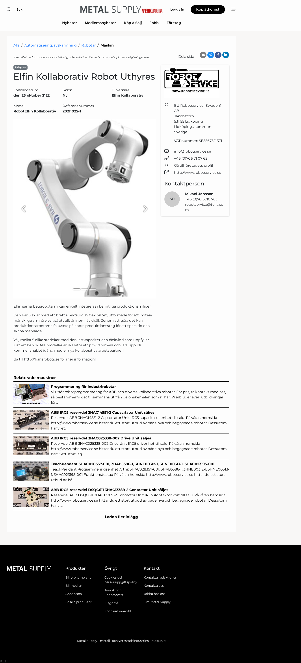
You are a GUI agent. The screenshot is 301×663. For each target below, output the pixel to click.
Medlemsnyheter (100, 23)
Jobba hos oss (154, 594)
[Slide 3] (92, 289)
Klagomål (111, 603)
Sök (19, 9)
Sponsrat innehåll (117, 611)
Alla (16, 45)
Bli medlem (74, 586)
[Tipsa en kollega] (203, 55)
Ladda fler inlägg (121, 517)
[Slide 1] (76, 289)
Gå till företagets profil (193, 165)
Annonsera (73, 594)
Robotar (88, 45)
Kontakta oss (154, 586)
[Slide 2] (84, 289)
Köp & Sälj (133, 23)
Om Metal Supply (157, 602)
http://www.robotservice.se (197, 172)
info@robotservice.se (192, 151)
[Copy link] (210, 55)
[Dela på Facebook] (218, 55)
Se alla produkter (78, 602)
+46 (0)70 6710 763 (201, 199)
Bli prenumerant (78, 577)
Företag (174, 23)
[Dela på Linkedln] (225, 55)
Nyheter (69, 23)
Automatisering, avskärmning (50, 45)
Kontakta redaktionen (160, 577)
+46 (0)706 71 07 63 (190, 158)
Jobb (154, 23)
